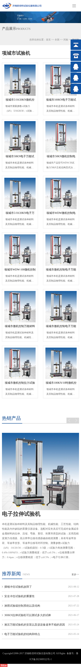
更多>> (75, 574)
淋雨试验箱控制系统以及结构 (22, 605)
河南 (65, 39)
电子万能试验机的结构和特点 (22, 634)
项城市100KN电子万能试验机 (61, 101)
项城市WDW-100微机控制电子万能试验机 (20, 271)
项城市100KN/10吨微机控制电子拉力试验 (61, 384)
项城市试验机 (16, 53)
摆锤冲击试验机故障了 (18, 586)
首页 (48, 39)
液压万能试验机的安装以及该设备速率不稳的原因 (34, 624)
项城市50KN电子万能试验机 (20, 157)
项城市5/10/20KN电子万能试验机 (20, 214)
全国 (57, 39)
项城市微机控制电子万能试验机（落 (61, 327)
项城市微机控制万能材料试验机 (20, 327)
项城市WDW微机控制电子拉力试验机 (60, 214)
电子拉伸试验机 (21, 514)
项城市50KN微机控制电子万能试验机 (61, 157)
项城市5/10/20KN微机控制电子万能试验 (20, 101)
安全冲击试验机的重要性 (19, 596)
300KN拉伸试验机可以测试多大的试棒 (27, 615)
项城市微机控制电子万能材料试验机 (61, 271)
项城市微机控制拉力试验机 (20, 384)
